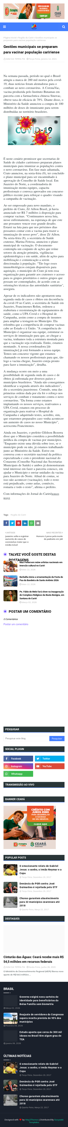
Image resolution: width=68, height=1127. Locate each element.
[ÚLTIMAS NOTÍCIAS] (34, 939)
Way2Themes (32, 1119)
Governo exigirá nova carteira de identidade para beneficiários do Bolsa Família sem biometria (39, 1000)
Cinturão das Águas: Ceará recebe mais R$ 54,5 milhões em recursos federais (33, 959)
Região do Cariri (25, 37)
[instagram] (18, 766)
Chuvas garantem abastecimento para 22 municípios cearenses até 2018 (40, 902)
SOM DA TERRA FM (15, 59)
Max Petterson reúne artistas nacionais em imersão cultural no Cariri (41, 564)
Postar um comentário (15, 624)
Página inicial (9, 37)
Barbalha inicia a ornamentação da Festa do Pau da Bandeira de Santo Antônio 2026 (41, 579)
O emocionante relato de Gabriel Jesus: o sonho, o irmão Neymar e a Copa (41, 870)
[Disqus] (34, 677)
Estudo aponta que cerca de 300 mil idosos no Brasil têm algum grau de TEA (41, 1036)
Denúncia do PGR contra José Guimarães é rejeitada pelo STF (38, 885)
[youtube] (50, 766)
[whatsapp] (18, 774)
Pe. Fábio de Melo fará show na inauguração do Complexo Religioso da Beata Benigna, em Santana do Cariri (42, 595)
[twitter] (50, 759)
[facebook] (18, 759)
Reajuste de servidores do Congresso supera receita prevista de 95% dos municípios (42, 1018)
